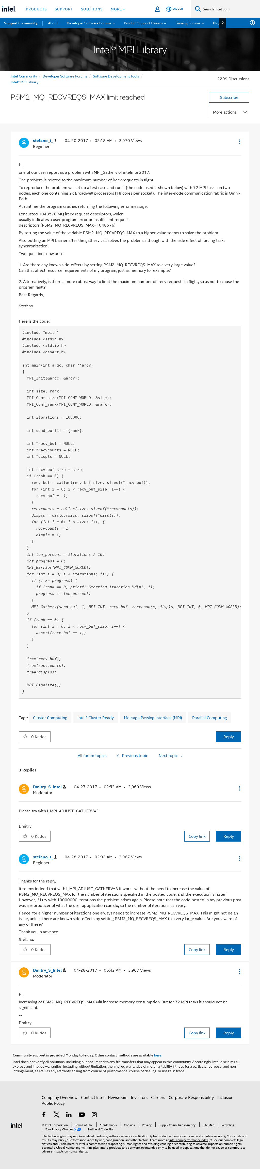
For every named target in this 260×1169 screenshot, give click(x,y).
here (157, 1055)
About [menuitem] (53, 22)
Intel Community (24, 75)
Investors (139, 1097)
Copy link (197, 836)
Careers (158, 1097)
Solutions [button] (92, 8)
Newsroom (117, 1097)
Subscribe (229, 97)
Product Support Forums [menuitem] (143, 22)
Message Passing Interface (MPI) (153, 717)
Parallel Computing (209, 717)
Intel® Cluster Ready (95, 717)
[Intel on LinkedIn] (69, 1115)
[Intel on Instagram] (94, 1115)
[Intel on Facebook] (44, 1115)
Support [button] (64, 8)
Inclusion (225, 1097)
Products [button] (36, 8)
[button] (239, 142)
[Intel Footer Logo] (17, 1125)
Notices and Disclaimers (58, 1143)
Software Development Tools (116, 75)
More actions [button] (224, 112)
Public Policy (53, 1103)
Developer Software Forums (65, 75)
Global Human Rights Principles (77, 1147)
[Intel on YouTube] (81, 1115)
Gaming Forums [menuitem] (188, 22)
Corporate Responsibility (191, 1097)
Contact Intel (92, 1097)
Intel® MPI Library (24, 81)
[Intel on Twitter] (56, 1115)
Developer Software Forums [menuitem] (89, 22)
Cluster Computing (50, 717)
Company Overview (59, 1097)
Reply (228, 736)
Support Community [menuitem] (20, 23)
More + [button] (118, 8)
